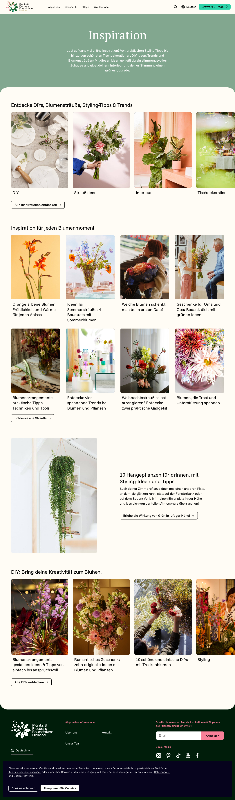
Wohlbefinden (102, 7)
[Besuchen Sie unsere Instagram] (158, 755)
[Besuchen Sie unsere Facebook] (197, 755)
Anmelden (212, 736)
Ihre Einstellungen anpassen (24, 772)
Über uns (71, 732)
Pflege (85, 7)
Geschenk (71, 7)
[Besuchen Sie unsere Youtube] (188, 755)
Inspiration (54, 7)
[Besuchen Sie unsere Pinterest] (168, 755)
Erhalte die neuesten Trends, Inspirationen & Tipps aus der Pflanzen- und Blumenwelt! (188, 723)
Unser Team (73, 743)
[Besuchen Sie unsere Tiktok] (178, 755)
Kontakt (106, 732)
